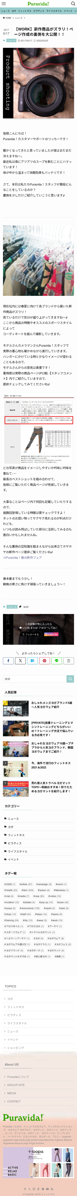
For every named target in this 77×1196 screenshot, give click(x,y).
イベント (13, 859)
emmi (62, 884)
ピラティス (15, 843)
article (26, 884)
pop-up (47, 902)
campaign (45, 884)
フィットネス (16, 835)
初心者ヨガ (43, 956)
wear (42, 920)
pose (64, 902)
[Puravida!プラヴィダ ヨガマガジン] (38, 3)
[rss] (52, 1189)
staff (26, 914)
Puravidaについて (18, 1077)
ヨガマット (56, 950)
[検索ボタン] (73, 3)
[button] (8, 660)
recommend (30, 908)
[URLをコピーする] (68, 660)
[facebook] (25, 1189)
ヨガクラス (43, 944)
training (12, 920)
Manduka (62, 890)
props (11, 908)
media (24, 896)
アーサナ (56, 926)
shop (11, 914)
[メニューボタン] (3, 3)
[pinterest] (43, 1189)
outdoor (12, 902)
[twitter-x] (29, 1189)
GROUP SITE (16, 1085)
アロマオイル (14, 926)
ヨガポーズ (36, 950)
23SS (10, 884)
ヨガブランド (14, 950)
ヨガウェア (56, 938)
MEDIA (11, 1093)
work (26, 606)
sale (65, 908)
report (50, 908)
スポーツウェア (15, 932)
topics (57, 914)
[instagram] (34, 1189)
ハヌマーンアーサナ (18, 938)
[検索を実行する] (70, 679)
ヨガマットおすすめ (18, 956)
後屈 (60, 956)
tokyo (42, 914)
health (11, 890)
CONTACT (14, 1101)
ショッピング (15, 1048)
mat (9, 896)
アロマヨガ (36, 926)
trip (28, 920)
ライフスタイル (17, 851)
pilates (30, 902)
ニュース (11, 40)
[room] (38, 1189)
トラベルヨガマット (43, 932)
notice (55, 896)
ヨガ (10, 827)
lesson (44, 890)
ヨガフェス (63, 944)
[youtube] (47, 1189)
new (39, 896)
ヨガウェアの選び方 (18, 944)
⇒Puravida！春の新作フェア (22, 557)
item (28, 890)
